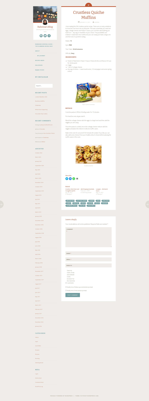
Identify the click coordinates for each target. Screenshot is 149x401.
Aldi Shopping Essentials (87, 189)
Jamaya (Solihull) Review (46, 125)
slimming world (72, 205)
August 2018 (38, 237)
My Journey (41, 55)
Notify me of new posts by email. (77, 290)
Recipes (37, 350)
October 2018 (38, 229)
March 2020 (38, 178)
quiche (90, 203)
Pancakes (42, 129)
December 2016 (39, 318)
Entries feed (38, 378)
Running (37, 358)
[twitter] (45, 36)
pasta (83, 203)
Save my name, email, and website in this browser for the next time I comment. (71, 277)
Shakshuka (38, 105)
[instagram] (41, 36)
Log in (36, 374)
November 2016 (39, 322)
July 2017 (37, 288)
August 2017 (38, 284)
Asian (36, 341)
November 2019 (39, 182)
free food (106, 200)
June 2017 (37, 292)
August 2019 (38, 195)
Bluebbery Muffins (40, 101)
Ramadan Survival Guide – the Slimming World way (44, 45)
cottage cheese (82, 200)
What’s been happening (41, 109)
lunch (69, 203)
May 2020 (37, 170)
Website (69, 265)
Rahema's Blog (45, 27)
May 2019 (37, 203)
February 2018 (38, 263)
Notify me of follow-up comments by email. (80, 287)
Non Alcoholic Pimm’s (49, 133)
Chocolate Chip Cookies (41, 114)
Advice (37, 337)
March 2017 (38, 305)
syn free (82, 205)
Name (68, 253)
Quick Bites (38, 346)
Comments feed (39, 382)
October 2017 (38, 275)
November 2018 (39, 225)
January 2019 (38, 216)
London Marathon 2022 (41, 97)
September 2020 (39, 165)
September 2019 (39, 191)
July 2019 (37, 199)
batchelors (70, 200)
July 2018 (37, 241)
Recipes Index (39, 60)
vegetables (91, 205)
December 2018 (39, 220)
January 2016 (38, 326)
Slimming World (39, 362)
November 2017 (39, 271)
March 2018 (38, 258)
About (37, 51)
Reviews (37, 354)
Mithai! (43, 141)
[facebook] (49, 36)
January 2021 (38, 161)
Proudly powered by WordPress (61, 396)
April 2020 (37, 174)
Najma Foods (40, 70)
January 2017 (38, 313)
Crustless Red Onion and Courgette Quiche (72, 190)
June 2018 (37, 246)
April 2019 (37, 208)
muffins (76, 203)
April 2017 (37, 301)
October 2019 (38, 186)
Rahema (96, 22)
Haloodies (39, 65)
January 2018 (38, 267)
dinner (92, 200)
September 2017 (39, 280)
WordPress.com (92, 396)
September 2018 (39, 233)
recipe (97, 203)
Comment (69, 230)
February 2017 (38, 309)
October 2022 (38, 153)
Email (68, 259)
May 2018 (37, 250)
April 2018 (37, 254)
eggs (98, 200)
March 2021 (38, 157)
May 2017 (37, 296)
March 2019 (38, 212)
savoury (104, 203)
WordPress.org (39, 386)
